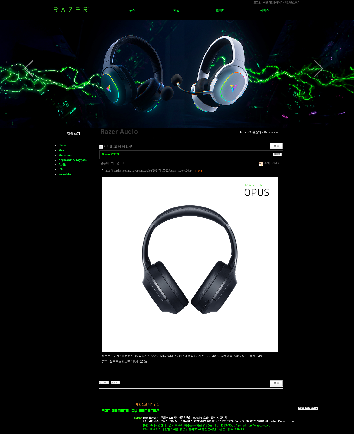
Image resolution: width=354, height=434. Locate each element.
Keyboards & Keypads (73, 160)
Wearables (65, 174)
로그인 (257, 2)
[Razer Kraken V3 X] (104, 382)
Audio (62, 164)
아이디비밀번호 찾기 (287, 2)
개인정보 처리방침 (147, 404)
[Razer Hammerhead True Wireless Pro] (115, 382)
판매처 (220, 10)
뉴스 (132, 10)
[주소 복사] (277, 154)
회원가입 (268, 2)
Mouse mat (65, 155)
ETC (62, 169)
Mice (61, 150)
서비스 (264, 10)
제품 (176, 10)
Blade (62, 145)
